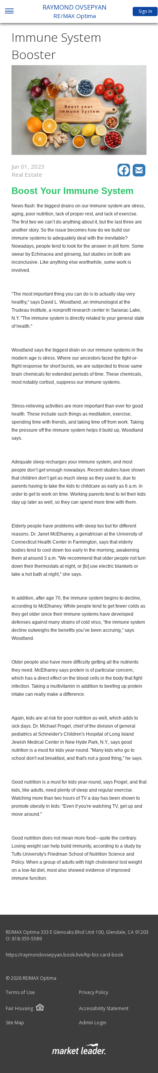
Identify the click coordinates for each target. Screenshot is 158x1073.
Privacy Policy (93, 992)
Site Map (15, 1023)
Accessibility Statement (103, 1009)
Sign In (145, 11)
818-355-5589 (27, 938)
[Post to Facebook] (125, 174)
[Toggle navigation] (9, 11)
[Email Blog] (139, 174)
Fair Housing (19, 1008)
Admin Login (92, 1023)
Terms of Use (20, 992)
